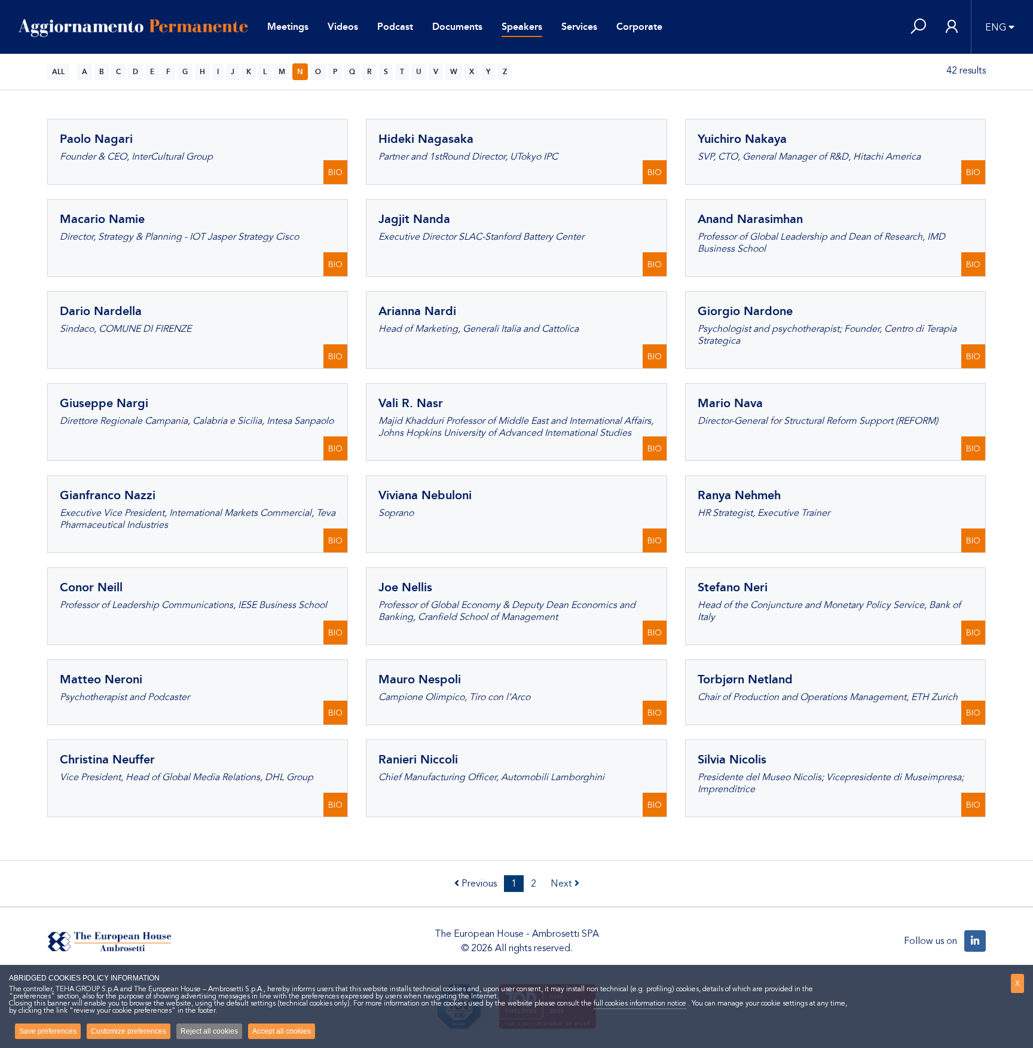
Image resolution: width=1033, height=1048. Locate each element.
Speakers (522, 26)
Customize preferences (128, 1031)
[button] (918, 27)
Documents (457, 26)
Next (562, 884)
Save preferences (48, 1031)
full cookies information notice (640, 1003)
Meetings (287, 26)
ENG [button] (995, 27)
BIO (335, 172)
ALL (58, 72)
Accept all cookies (281, 1031)
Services (579, 26)
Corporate (639, 26)
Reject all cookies (209, 1031)
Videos (343, 26)
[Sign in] (952, 27)
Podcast (395, 26)
